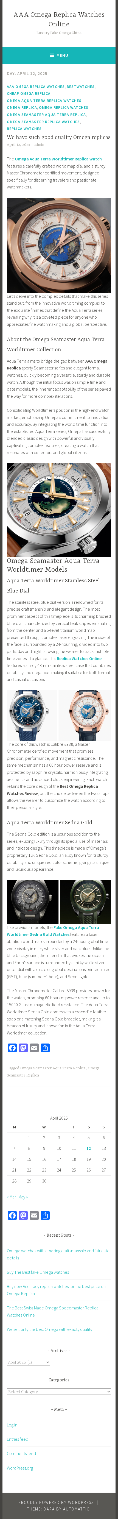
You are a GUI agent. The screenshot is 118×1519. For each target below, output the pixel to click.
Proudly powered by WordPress (56, 1502)
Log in (12, 1425)
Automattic (76, 1509)
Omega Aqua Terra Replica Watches (44, 100)
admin (39, 145)
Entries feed (17, 1439)
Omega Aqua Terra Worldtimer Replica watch (58, 159)
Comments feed (21, 1453)
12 (88, 1148)
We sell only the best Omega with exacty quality (49, 1329)
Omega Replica (22, 107)
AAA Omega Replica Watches (36, 86)
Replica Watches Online (79, 658)
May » (23, 1197)
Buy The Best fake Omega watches (38, 1272)
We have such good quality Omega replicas (59, 137)
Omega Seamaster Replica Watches (43, 121)
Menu (62, 55)
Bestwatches (81, 86)
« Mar (11, 1197)
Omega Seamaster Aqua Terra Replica (46, 114)
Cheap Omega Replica (28, 93)
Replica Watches (24, 128)
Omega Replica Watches (63, 107)
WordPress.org (20, 1468)
